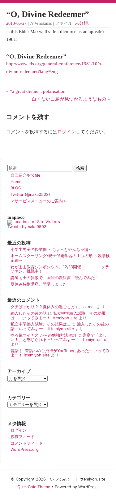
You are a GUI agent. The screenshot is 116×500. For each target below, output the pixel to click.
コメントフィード (27, 443)
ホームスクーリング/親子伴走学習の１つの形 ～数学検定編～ (60, 258)
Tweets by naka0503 (26, 226)
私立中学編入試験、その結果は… (40, 324)
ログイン (66, 131)
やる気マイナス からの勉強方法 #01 (43, 335)
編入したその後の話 (29, 313)
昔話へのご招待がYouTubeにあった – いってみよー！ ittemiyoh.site (60, 353)
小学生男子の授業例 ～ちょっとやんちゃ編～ (51, 249)
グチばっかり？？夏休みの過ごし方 (43, 306)
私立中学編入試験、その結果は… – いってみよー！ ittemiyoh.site (58, 315)
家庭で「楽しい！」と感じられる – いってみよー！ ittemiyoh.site (59, 337)
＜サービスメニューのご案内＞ (39, 201)
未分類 (81, 23)
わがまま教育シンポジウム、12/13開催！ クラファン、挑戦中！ (60, 269)
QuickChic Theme (33, 487)
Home (16, 181)
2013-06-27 (16, 23)
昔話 (15, 350)
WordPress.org (25, 449)
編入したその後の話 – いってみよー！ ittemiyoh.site (60, 326)
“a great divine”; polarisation (38, 91)
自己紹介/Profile (25, 175)
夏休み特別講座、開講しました (39, 284)
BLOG (16, 188)
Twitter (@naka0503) (30, 194)
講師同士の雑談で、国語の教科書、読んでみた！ (55, 277)
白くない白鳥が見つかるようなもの (69, 98)
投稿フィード (23, 436)
